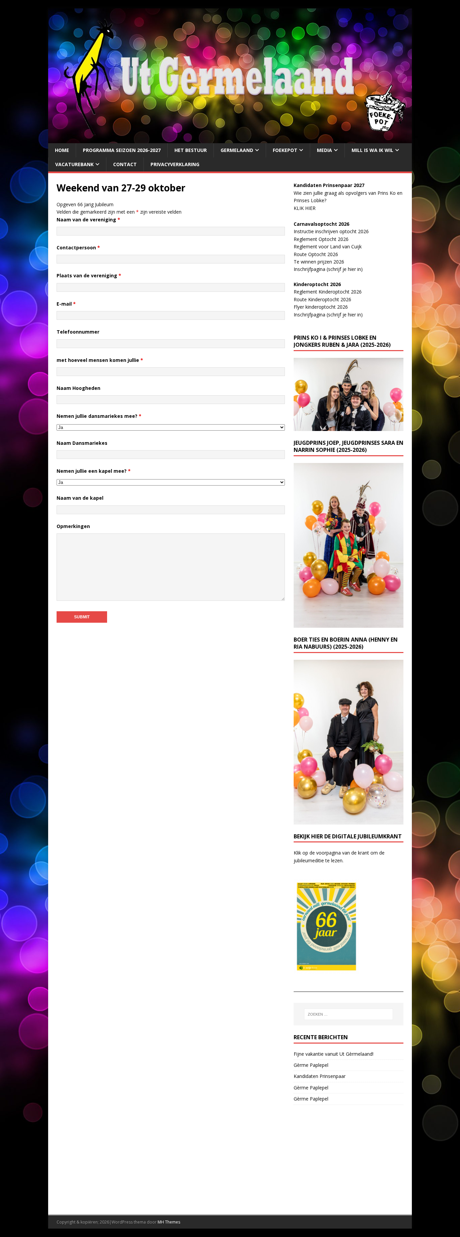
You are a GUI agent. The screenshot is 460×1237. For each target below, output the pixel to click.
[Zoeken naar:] (348, 1014)
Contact (125, 164)
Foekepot (285, 150)
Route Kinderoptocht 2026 (322, 299)
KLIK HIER (305, 208)
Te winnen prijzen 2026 (319, 261)
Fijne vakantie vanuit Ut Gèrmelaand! (333, 1054)
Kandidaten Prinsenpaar (320, 1076)
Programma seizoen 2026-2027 (122, 150)
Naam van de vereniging (88, 219)
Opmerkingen (73, 526)
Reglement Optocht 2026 (321, 239)
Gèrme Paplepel (311, 1065)
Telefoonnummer (78, 332)
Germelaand (237, 150)
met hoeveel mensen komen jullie (100, 360)
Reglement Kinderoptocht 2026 (328, 291)
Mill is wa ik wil (372, 150)
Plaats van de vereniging (89, 275)
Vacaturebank (74, 164)
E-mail (66, 304)
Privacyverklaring (175, 164)
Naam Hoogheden (78, 388)
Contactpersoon (78, 247)
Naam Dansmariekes (82, 443)
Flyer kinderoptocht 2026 (321, 307)
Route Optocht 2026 (316, 254)
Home (62, 150)
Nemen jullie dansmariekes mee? (99, 416)
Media (324, 150)
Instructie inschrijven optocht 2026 (331, 231)
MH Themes (169, 1222)
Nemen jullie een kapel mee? (94, 471)
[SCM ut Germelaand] (230, 139)
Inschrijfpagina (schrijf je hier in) (328, 269)
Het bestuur (190, 150)
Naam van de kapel (80, 498)
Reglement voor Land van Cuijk (328, 246)
